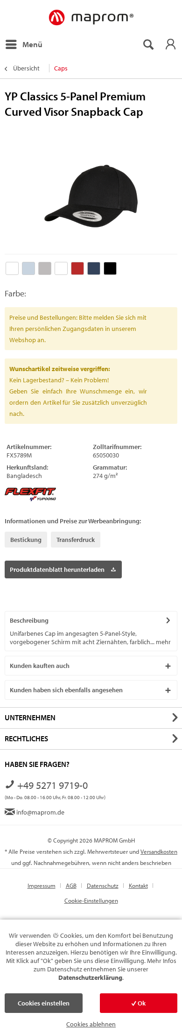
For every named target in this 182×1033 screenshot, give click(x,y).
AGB (71, 885)
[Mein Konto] (170, 44)
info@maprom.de (39, 812)
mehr (162, 642)
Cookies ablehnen (91, 1024)
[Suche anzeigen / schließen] (148, 44)
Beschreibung (29, 620)
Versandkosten (158, 851)
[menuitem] (23, 44)
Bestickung (26, 539)
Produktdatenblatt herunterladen (57, 569)
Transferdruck (75, 539)
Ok (141, 1003)
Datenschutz (103, 885)
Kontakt (138, 885)
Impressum (42, 885)
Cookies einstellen (44, 1003)
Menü (32, 44)
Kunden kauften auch (40, 665)
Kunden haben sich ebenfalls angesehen (66, 690)
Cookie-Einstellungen (91, 900)
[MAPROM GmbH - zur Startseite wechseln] (91, 18)
